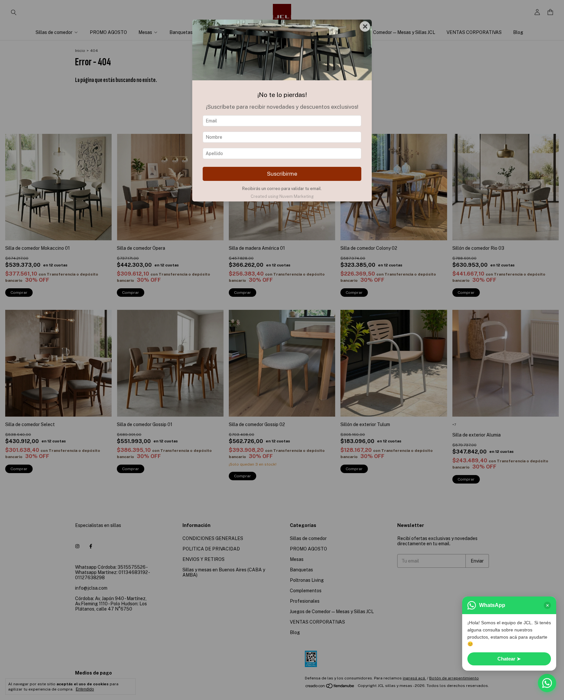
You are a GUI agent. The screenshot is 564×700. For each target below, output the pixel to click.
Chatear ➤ (509, 658)
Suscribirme (282, 173)
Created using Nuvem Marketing (282, 196)
